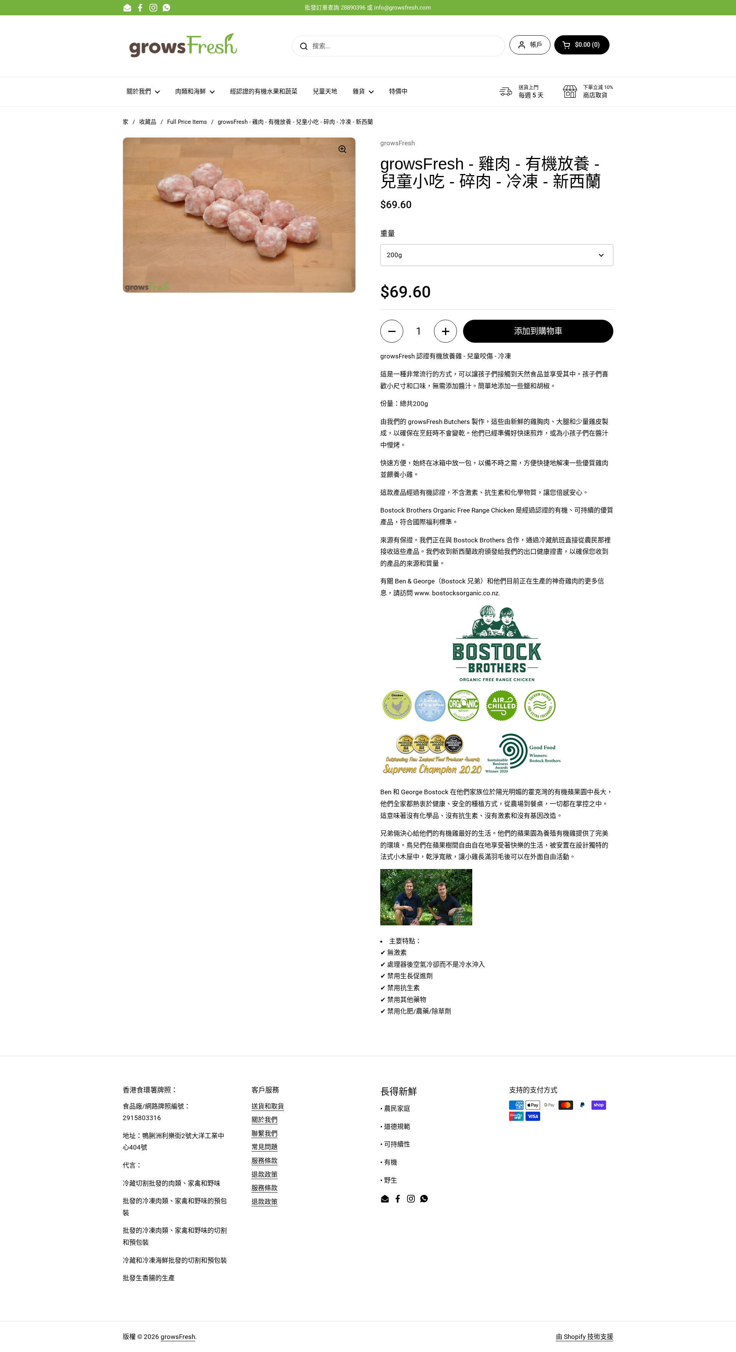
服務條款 (264, 1161)
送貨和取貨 (267, 1106)
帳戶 (536, 44)
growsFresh (178, 1337)
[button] (582, 44)
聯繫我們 (264, 1133)
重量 (387, 233)
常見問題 (264, 1147)
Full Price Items (187, 121)
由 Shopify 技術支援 (584, 1337)
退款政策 (264, 1174)
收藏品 (147, 121)
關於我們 (264, 1120)
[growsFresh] (184, 46)
